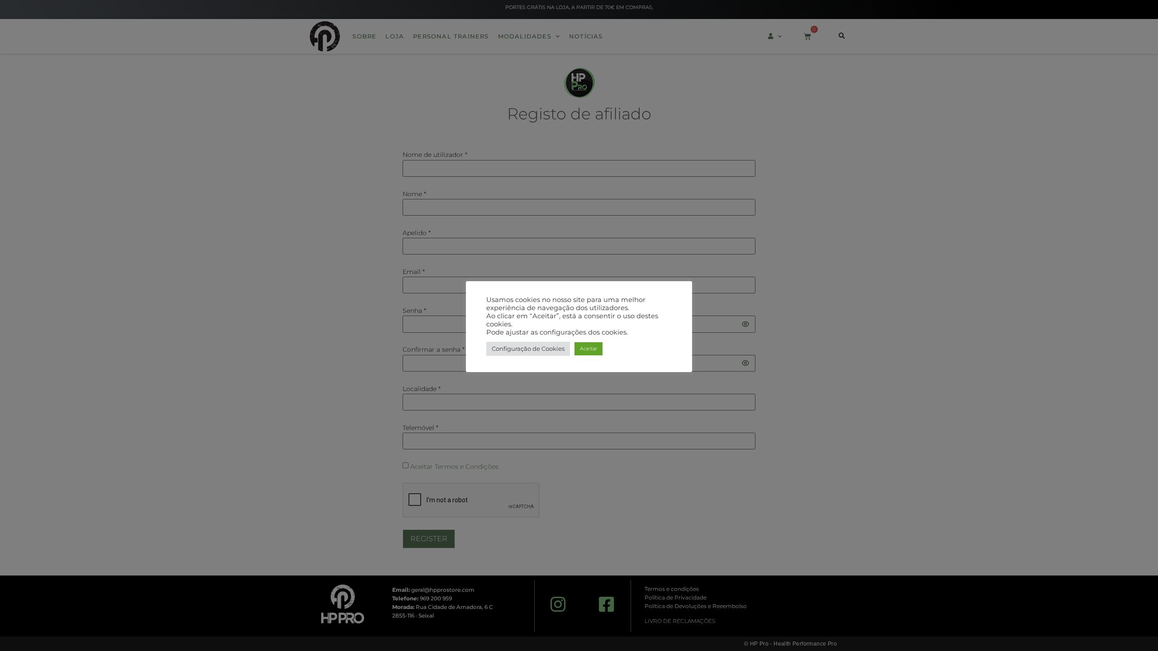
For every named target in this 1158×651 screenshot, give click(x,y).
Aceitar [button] (588, 348)
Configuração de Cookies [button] (528, 348)
